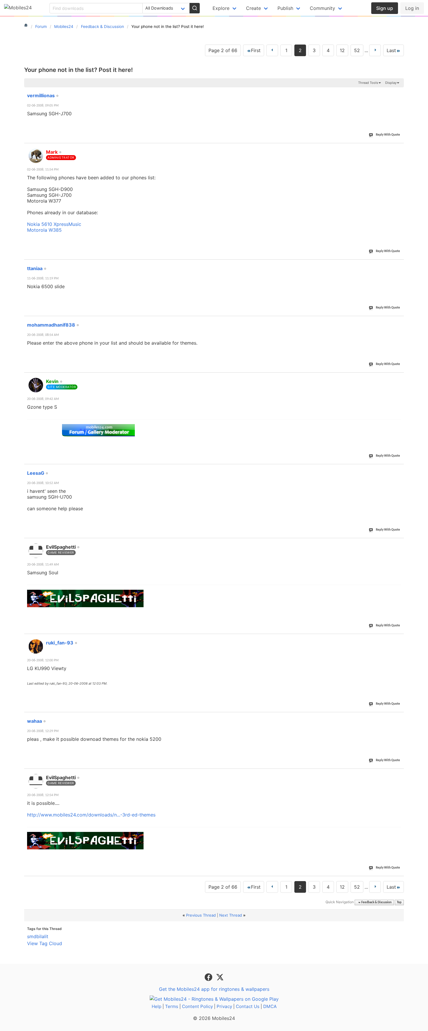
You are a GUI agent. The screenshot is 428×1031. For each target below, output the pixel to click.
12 (342, 50)
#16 (398, 470)
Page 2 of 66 (222, 50)
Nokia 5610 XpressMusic (54, 224)
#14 (398, 321)
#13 (398, 265)
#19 (398, 718)
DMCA (270, 1006)
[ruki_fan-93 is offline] (36, 646)
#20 (398, 774)
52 (357, 50)
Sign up (384, 8)
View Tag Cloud (44, 943)
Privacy (224, 1006)
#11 (398, 92)
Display (391, 83)
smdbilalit (37, 936)
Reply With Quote (388, 135)
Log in (412, 8)
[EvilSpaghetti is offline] (36, 550)
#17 (398, 543)
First (256, 50)
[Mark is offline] (36, 155)
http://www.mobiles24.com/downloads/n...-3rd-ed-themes (91, 815)
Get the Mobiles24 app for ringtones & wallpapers (214, 989)
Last (391, 50)
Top (399, 902)
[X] (220, 976)
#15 (398, 378)
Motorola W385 (44, 230)
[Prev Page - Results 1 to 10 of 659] (272, 50)
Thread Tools (368, 83)
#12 (398, 148)
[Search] (194, 8)
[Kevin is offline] (36, 385)
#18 (398, 639)
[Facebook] (209, 976)
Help (156, 1006)
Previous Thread (201, 915)
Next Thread (230, 915)
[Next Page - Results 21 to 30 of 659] (375, 50)
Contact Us (247, 1006)
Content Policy (197, 1006)
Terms (171, 1006)
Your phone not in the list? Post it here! (78, 69)
